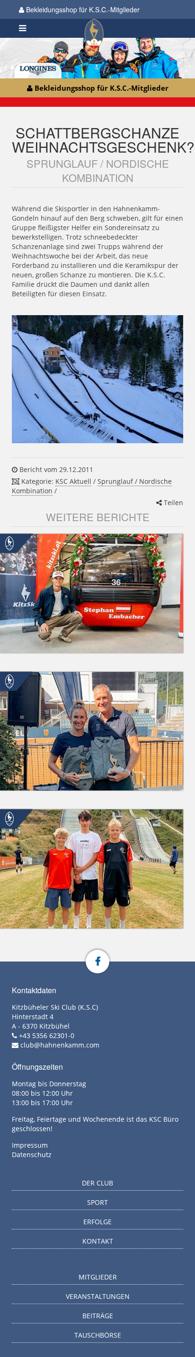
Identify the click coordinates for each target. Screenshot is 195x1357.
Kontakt (97, 1241)
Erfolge (97, 1221)
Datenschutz (32, 1154)
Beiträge (97, 1315)
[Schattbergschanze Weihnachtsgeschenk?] (97, 379)
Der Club (97, 1182)
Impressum (30, 1145)
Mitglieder (98, 1276)
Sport (97, 1202)
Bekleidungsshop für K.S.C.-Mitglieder (82, 9)
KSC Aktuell (73, 481)
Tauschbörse (97, 1335)
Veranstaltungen (98, 1296)
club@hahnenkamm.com (59, 1044)
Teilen (172, 502)
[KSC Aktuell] (9, 542)
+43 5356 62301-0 (46, 1035)
